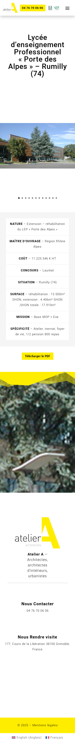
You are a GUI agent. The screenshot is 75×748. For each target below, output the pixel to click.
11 (53, 198)
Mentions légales (45, 725)
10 (49, 198)
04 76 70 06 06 (32, 7)
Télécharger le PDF (37, 356)
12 (56, 198)
